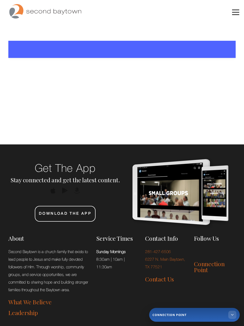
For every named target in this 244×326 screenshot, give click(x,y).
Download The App (65, 213)
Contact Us (159, 279)
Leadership (23, 312)
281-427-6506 (158, 252)
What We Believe (29, 302)
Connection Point (209, 267)
